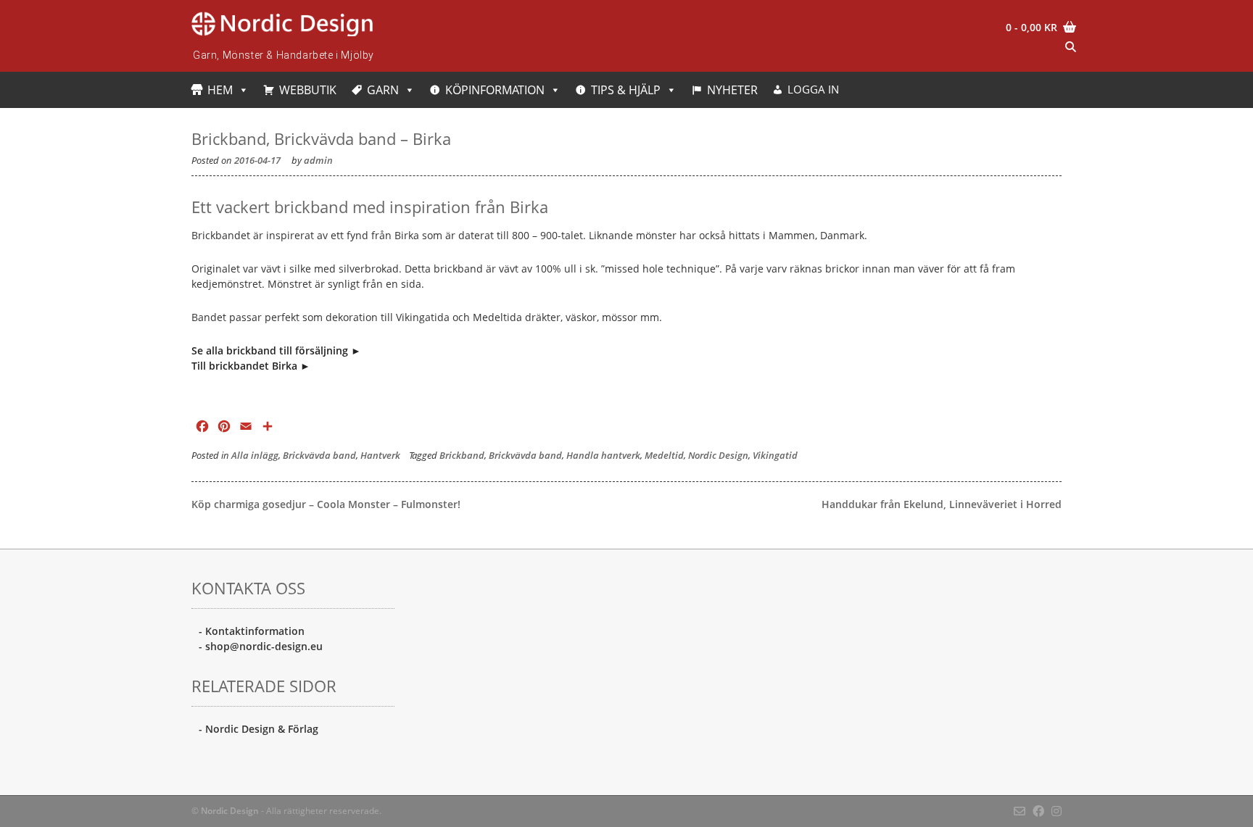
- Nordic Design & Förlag (258, 729)
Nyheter (732, 90)
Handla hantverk (603, 455)
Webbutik (307, 90)
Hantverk (380, 455)
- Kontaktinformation (252, 631)
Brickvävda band (319, 455)
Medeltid (664, 455)
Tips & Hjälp (626, 90)
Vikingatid (775, 455)
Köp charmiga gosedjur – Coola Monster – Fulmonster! (325, 504)
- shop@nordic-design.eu (261, 646)
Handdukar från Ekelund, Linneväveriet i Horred (942, 504)
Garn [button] (383, 90)
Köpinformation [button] (495, 90)
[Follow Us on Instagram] (1056, 811)
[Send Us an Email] (1019, 811)
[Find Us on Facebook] (1038, 811)
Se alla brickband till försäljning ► (276, 350)
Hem (220, 90)
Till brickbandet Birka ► (250, 366)
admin (318, 160)
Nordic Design (718, 455)
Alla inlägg (254, 455)
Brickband (461, 455)
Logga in (813, 89)
